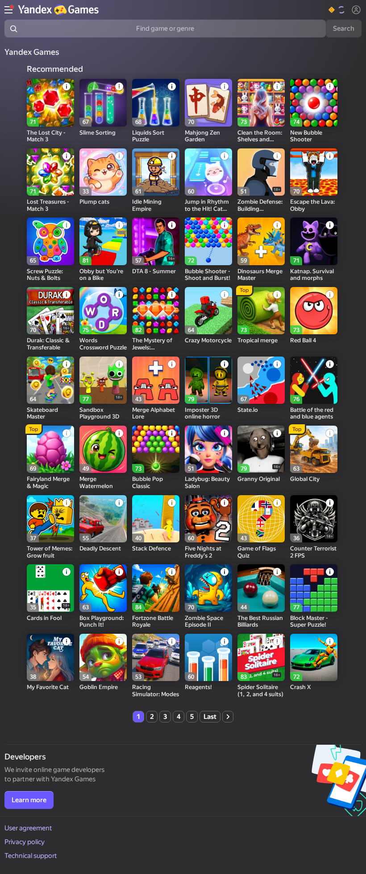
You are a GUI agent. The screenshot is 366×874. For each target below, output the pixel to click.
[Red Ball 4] (313, 310)
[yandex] (59, 9)
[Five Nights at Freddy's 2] (208, 518)
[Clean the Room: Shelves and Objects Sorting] (261, 102)
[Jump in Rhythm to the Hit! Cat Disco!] (208, 172)
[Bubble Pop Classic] (155, 449)
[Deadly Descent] (103, 518)
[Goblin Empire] (103, 657)
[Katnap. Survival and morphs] (313, 241)
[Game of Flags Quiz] (261, 518)
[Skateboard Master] (50, 380)
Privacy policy (24, 842)
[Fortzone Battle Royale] (155, 587)
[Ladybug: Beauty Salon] (208, 449)
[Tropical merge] (261, 310)
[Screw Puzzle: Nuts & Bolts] (50, 241)
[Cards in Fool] (50, 587)
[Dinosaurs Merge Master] (261, 241)
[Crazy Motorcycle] (208, 310)
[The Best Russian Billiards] (261, 587)
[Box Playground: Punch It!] (103, 587)
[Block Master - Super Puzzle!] (313, 587)
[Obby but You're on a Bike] (103, 241)
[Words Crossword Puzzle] (103, 310)
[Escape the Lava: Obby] (313, 172)
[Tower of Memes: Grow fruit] (50, 518)
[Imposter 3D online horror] (208, 380)
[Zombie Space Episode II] (208, 587)
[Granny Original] (261, 449)
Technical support (30, 856)
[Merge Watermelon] (103, 449)
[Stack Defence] (155, 518)
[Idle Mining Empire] (155, 172)
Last (210, 717)
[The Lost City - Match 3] (50, 102)
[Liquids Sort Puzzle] (155, 102)
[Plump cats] (103, 172)
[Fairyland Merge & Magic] (50, 449)
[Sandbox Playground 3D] (103, 380)
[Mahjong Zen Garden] (208, 102)
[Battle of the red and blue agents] (313, 380)
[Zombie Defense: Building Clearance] (261, 172)
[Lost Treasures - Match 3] (50, 172)
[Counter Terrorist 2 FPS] (313, 518)
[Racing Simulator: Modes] (155, 657)
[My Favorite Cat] (50, 657)
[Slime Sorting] (103, 102)
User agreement (28, 828)
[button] (337, 10)
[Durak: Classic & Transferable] (50, 310)
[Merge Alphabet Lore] (155, 380)
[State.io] (261, 380)
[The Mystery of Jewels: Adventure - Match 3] (155, 310)
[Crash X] (313, 657)
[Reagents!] (208, 657)
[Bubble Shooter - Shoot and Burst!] (208, 241)
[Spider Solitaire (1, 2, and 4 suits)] (261, 657)
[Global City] (313, 449)
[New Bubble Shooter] (313, 102)
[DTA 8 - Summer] (155, 241)
